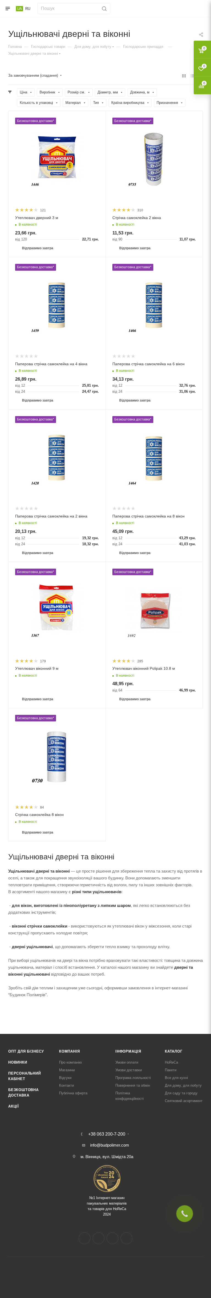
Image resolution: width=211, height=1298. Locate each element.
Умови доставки (128, 1070)
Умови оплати (126, 1062)
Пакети (170, 1070)
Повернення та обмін (132, 1085)
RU (27, 9)
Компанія (69, 1051)
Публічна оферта (73, 1093)
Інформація (128, 1051)
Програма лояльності (133, 1078)
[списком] (192, 75)
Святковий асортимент (183, 1101)
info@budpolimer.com (109, 1145)
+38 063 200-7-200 (106, 1134)
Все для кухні (176, 1078)
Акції (13, 1106)
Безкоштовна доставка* (35, 121)
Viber (126, 1238)
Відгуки (65, 1078)
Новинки (17, 1062)
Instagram (98, 1238)
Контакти (66, 1085)
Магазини (67, 1070)
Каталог (173, 1051)
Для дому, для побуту (183, 1085)
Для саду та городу (181, 1093)
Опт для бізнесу (26, 1051)
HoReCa (171, 1062)
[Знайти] (103, 8)
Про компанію (70, 1062)
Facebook (84, 1238)
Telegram (112, 1238)
